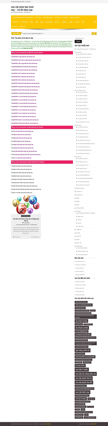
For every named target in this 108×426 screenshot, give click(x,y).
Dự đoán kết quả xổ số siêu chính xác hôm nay (85, 316)
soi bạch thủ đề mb (82, 105)
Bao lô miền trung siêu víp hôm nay (22, 169)
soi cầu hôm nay (82, 392)
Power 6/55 (80, 226)
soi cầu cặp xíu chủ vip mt (84, 185)
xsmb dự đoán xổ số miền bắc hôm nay (84, 412)
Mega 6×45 (80, 216)
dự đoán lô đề (79, 324)
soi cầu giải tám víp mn (83, 137)
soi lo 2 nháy (90, 406)
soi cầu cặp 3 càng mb (83, 60)
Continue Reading (34, 237)
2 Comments (17, 237)
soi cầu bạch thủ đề (84, 382)
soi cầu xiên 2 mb (82, 70)
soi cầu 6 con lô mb (82, 115)
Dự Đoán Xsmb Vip (26, 216)
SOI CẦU (71, 22)
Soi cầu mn (57, 17)
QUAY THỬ (14, 26)
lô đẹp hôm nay (78, 362)
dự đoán (92, 310)
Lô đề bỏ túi (15, 22)
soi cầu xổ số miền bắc (80, 406)
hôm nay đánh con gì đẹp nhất (85, 357)
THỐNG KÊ (64, 22)
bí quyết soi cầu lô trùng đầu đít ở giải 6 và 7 (33, 33)
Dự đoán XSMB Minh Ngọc (81, 331)
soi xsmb (77, 409)
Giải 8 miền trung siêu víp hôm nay (22, 176)
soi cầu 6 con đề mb (82, 95)
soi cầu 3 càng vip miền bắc (84, 57)
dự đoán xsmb (82, 328)
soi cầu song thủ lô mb (83, 67)
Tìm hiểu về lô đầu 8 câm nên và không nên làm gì (26, 220)
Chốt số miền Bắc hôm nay (84, 305)
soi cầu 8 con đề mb (82, 99)
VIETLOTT (57, 22)
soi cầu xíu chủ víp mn (83, 127)
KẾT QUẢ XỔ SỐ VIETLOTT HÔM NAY (86, 213)
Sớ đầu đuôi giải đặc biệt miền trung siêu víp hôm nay (27, 189)
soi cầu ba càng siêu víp (86, 374)
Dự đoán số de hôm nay (88, 324)
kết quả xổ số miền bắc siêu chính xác (83, 359)
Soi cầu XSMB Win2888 (80, 404)
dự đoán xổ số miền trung (81, 346)
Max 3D (79, 219)
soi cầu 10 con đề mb (83, 102)
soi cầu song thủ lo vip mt (84, 181)
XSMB (31, 22)
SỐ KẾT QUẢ (22, 26)
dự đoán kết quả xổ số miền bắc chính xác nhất (83, 313)
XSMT (41, 22)
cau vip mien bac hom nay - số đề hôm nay (27, 224)
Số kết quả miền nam (82, 254)
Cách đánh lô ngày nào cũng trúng (82, 310)
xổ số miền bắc (79, 417)
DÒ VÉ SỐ (77, 22)
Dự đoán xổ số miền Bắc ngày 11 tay (81, 340)
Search (78, 41)
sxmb (83, 409)
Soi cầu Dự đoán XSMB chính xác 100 (84, 388)
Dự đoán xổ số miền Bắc (83, 334)
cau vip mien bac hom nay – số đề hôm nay (22, 8)
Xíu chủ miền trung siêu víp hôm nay (23, 166)
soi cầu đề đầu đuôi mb (83, 80)
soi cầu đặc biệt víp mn (83, 133)
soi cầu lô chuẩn (81, 399)
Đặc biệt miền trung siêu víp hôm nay (23, 172)
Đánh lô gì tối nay (74, 17)
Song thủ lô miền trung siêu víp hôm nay (24, 182)
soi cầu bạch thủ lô (84, 378)
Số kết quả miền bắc (82, 248)
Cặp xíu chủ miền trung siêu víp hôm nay (24, 179)
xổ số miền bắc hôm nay (90, 417)
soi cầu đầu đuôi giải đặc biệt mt (85, 178)
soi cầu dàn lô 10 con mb (83, 122)
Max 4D (79, 223)
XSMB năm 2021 (79, 414)
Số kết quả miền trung (83, 251)
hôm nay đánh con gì (80, 353)
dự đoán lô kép (81, 321)
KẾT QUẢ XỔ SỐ (49, 22)
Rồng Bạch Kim (87, 362)
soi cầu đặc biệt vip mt (83, 165)
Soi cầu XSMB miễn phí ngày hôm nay (82, 401)
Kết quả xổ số (24, 22)
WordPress (48, 424)
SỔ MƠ (83, 22)
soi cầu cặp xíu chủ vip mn (84, 153)
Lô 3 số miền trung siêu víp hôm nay (23, 192)
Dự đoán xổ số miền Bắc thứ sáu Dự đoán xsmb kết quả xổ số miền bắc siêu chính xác (85, 343)
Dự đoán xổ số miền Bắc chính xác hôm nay (85, 337)
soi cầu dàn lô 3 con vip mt (84, 171)
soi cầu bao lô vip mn (82, 130)
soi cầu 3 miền (82, 369)
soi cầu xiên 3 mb (82, 74)
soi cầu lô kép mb (82, 87)
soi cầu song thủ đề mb (83, 108)
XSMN (36, 22)
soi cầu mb (91, 398)
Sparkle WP (93, 424)
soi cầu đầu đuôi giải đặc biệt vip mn (86, 143)
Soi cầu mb (38, 17)
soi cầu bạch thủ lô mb (83, 64)
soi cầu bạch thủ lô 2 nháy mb (84, 54)
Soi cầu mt (65, 17)
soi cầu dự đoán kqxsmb (81, 385)
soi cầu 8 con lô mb (82, 118)
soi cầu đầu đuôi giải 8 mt (84, 175)
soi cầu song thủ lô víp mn (84, 147)
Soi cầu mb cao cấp (47, 17)
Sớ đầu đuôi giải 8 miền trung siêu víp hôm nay (25, 186)
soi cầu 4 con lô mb (82, 112)
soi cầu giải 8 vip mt (82, 168)
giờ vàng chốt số (82, 350)
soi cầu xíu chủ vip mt (83, 158)
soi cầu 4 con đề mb (82, 92)
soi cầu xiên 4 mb (82, 77)
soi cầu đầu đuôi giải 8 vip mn (84, 150)
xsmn (86, 415)
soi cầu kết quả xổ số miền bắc (82, 395)
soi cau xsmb (80, 366)
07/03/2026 (27, 223)
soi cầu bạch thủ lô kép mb (84, 84)
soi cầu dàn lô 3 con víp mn (84, 140)
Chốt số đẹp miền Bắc (80, 308)
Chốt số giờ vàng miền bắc (81, 302)
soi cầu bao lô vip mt (82, 162)
